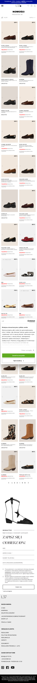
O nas (3, 608)
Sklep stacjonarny (8, 613)
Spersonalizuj (17, 360)
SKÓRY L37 (4, 618)
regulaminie (8, 572)
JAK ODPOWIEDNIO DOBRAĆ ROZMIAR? (13, 616)
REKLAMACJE (5, 637)
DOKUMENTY (5, 643)
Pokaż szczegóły (27, 350)
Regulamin (5, 632)
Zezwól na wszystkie (18, 355)
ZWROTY (4, 640)
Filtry (6, 17)
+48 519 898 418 (6, 659)
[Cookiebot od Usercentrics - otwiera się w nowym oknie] (27, 321)
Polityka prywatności (9, 635)
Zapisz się (18, 587)
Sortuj (31, 17)
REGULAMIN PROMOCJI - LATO (10, 646)
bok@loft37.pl (6, 656)
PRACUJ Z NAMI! (6, 622)
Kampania (4, 610)
